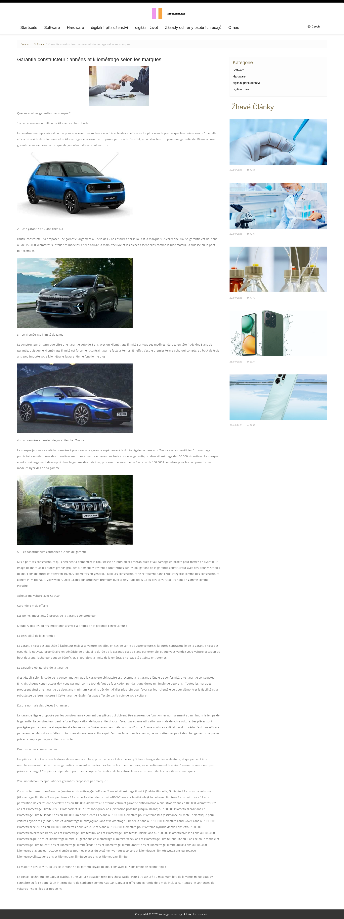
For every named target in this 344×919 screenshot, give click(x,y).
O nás (233, 27)
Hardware (75, 27)
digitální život (146, 27)
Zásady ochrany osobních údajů (193, 27)
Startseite (28, 27)
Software (52, 27)
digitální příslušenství (109, 27)
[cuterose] (172, 13)
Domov (25, 44)
